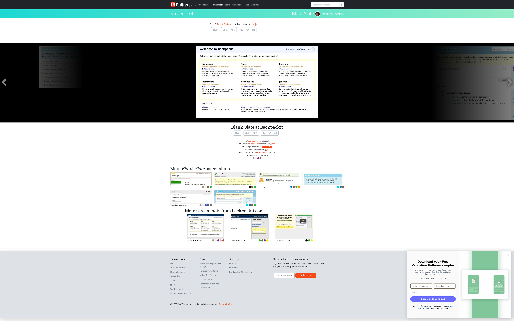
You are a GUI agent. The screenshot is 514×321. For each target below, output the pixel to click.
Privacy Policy (225, 304)
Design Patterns (177, 272)
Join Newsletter (177, 267)
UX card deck (206, 279)
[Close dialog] (508, 254)
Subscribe (305, 275)
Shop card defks (252, 4)
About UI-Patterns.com (181, 293)
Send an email (176, 289)
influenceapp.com (180, 205)
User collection (332, 14)
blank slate (267, 147)
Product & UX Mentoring (240, 272)
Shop (172, 284)
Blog (172, 263)
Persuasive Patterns (209, 270)
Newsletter (237, 4)
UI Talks (233, 267)
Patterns (202, 4)
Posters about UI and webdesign (209, 285)
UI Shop (232, 263)
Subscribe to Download (433, 299)
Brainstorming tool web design (211, 265)
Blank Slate (303, 13)
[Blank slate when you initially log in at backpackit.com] (205, 227)
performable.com (224, 187)
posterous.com (179, 187)
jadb (257, 24)
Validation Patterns (208, 275)
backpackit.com (254, 141)
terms (427, 308)
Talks (227, 4)
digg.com (265, 187)
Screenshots (217, 4)
